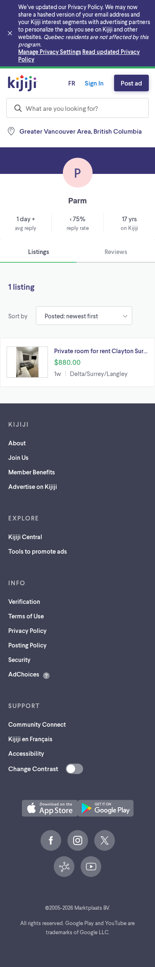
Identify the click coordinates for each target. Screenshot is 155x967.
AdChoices (23, 674)
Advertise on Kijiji (32, 486)
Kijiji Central (25, 536)
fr (71, 83)
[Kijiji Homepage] (22, 83)
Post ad (131, 83)
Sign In (94, 83)
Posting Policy (27, 645)
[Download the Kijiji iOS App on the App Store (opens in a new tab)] (50, 808)
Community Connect (37, 724)
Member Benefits (31, 472)
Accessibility (26, 753)
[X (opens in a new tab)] (104, 840)
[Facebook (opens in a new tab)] (51, 840)
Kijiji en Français (30, 738)
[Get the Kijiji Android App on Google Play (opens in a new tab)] (106, 808)
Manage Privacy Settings (49, 51)
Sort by (18, 316)
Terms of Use (26, 616)
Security (19, 659)
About (17, 443)
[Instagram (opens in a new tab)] (77, 840)
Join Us (18, 457)
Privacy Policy (27, 630)
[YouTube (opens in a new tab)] (91, 866)
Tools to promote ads (37, 551)
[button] (77, 362)
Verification (24, 601)
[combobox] (77, 108)
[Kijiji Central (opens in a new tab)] (64, 866)
